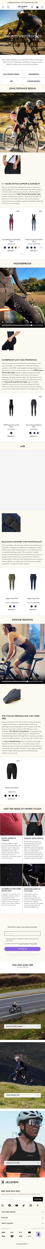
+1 (19, 247)
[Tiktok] (23, 1205)
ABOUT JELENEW (7, 1223)
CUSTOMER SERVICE (8, 1212)
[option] (11, 230)
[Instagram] (31, 1205)
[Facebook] (9, 1205)
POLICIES (4, 1217)
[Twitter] (2, 1205)
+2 (41, 247)
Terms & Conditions (24, 943)
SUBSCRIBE (38, 1199)
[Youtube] (16, 1205)
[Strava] (38, 1205)
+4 (19, 796)
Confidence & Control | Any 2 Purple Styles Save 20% (23, 2)
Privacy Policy (33, 943)
